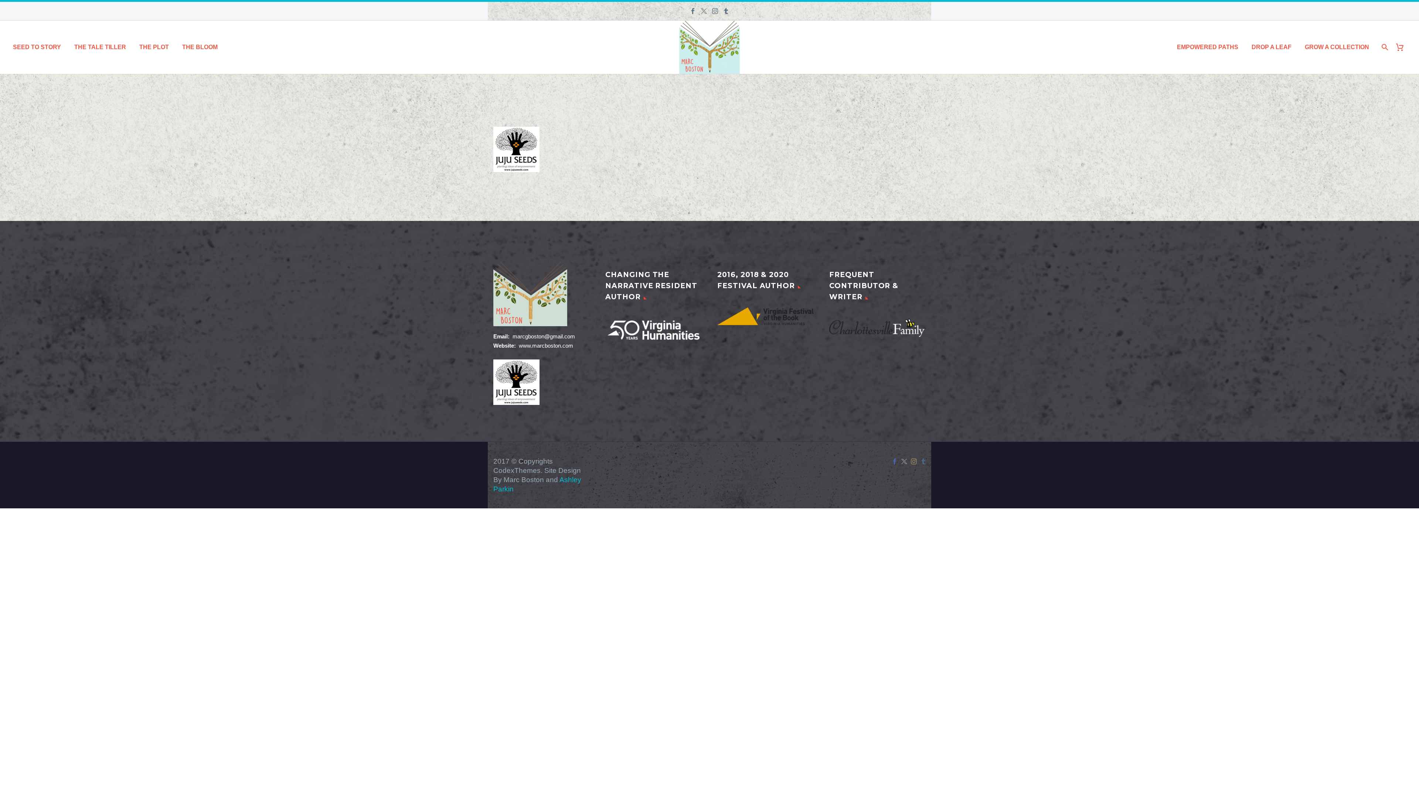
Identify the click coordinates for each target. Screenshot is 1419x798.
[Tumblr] (726, 11)
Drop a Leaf (1272, 47)
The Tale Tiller (100, 47)
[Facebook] (692, 11)
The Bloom (200, 47)
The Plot (154, 47)
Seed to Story (37, 47)
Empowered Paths (1207, 47)
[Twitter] (704, 11)
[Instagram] (715, 11)
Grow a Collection (1337, 47)
